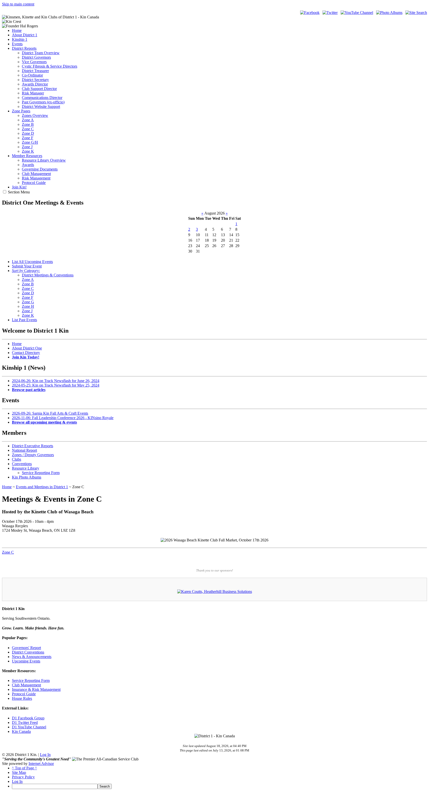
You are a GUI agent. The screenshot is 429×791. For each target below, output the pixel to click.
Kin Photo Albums (26, 477)
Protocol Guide (34, 182)
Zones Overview (35, 115)
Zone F (27, 138)
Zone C (28, 129)
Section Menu (19, 192)
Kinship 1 (19, 39)
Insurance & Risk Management (36, 689)
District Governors (36, 57)
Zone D (28, 133)
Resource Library (25, 468)
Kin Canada (21, 731)
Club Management (36, 174)
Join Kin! (19, 187)
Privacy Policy (23, 777)
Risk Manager (33, 93)
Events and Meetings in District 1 (42, 487)
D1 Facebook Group (28, 718)
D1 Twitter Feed (25, 722)
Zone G (28, 302)
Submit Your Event (27, 266)
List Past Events (24, 320)
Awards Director (35, 84)
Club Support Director (39, 89)
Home (17, 30)
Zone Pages (21, 111)
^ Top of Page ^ (24, 768)
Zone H (28, 306)
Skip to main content (18, 4)
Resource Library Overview (44, 160)
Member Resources (27, 156)
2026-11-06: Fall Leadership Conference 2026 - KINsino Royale (62, 418)
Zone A (28, 120)
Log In (45, 754)
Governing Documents (40, 169)
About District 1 (24, 35)
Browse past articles (28, 390)
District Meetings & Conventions (47, 275)
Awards (28, 165)
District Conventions (28, 652)
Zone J (27, 147)
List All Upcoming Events (32, 262)
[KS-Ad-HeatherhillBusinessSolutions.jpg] (214, 591)
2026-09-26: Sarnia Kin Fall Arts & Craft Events (50, 413)
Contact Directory (26, 353)
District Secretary (35, 80)
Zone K (28, 151)
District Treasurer (35, 71)
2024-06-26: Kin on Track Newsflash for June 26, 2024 (55, 381)
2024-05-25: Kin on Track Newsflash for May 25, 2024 (55, 385)
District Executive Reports (32, 446)
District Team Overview (41, 53)
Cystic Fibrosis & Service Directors (49, 66)
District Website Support (41, 106)
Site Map (19, 772)
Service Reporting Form (41, 473)
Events (17, 44)
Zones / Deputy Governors (33, 455)
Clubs (16, 459)
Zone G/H (30, 142)
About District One (27, 348)
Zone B (28, 124)
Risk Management (36, 178)
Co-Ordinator (32, 75)
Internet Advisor (41, 763)
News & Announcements (31, 657)
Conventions (22, 464)
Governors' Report (26, 648)
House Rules (22, 698)
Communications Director (42, 97)
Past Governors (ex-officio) (43, 102)
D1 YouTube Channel (29, 727)
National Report (24, 450)
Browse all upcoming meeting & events (44, 422)
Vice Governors (34, 62)
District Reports (24, 48)
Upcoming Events (26, 661)
